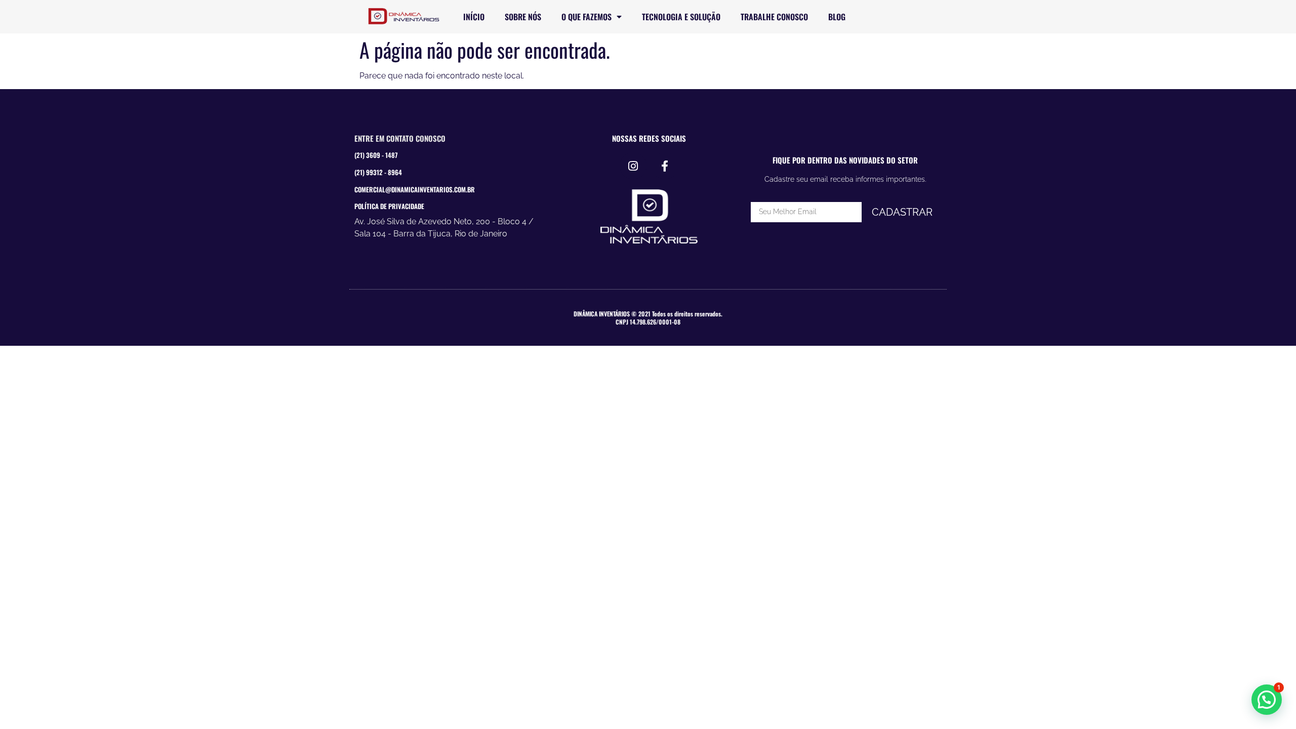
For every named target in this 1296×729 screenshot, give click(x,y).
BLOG (836, 17)
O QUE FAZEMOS (586, 17)
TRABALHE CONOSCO (774, 17)
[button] (1266, 699)
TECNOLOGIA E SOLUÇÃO (681, 17)
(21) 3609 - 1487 (376, 155)
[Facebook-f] (665, 165)
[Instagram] (633, 165)
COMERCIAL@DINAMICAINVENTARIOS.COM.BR (414, 189)
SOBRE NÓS (523, 17)
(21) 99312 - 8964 (378, 172)
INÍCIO (473, 17)
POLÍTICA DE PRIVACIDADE (389, 206)
